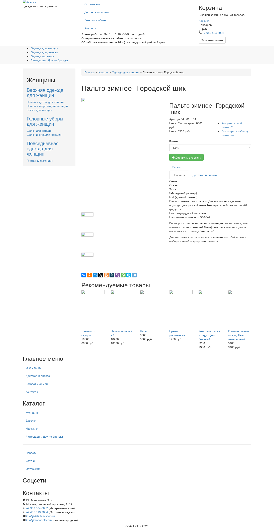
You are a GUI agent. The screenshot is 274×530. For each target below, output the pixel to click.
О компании (92, 4)
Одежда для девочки (44, 52)
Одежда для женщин (44, 48)
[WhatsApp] (123, 275)
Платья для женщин (40, 160)
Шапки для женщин (39, 130)
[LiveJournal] (112, 275)
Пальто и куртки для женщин (45, 102)
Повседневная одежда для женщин (43, 148)
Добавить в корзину (188, 157)
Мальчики (32, 428)
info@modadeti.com (39, 520)
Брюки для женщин (39, 110)
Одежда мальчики (42, 56)
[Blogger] (106, 275)
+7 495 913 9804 (37, 512)
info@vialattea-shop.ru (40, 516)
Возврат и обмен (95, 20)
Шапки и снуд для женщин (44, 134)
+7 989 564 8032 (213, 33)
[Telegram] (134, 275)
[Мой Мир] (95, 275)
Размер (174, 141)
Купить (176, 167)
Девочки (31, 420)
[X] (100, 275)
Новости (31, 453)
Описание (179, 175)
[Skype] (128, 275)
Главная (89, 72)
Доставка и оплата (96, 12)
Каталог (103, 72)
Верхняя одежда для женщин (45, 92)
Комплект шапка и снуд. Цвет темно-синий (239, 335)
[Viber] (117, 275)
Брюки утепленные (177, 333)
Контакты (90, 28)
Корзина (204, 21)
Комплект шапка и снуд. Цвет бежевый (209, 335)
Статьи (30, 461)
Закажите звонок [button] (212, 40)
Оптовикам (33, 469)
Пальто (144, 331)
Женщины (32, 412)
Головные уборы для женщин (45, 121)
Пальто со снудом (87, 333)
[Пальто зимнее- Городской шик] (122, 155)
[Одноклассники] (89, 275)
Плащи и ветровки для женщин (47, 106)
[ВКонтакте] (83, 275)
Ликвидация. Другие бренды (49, 60)
